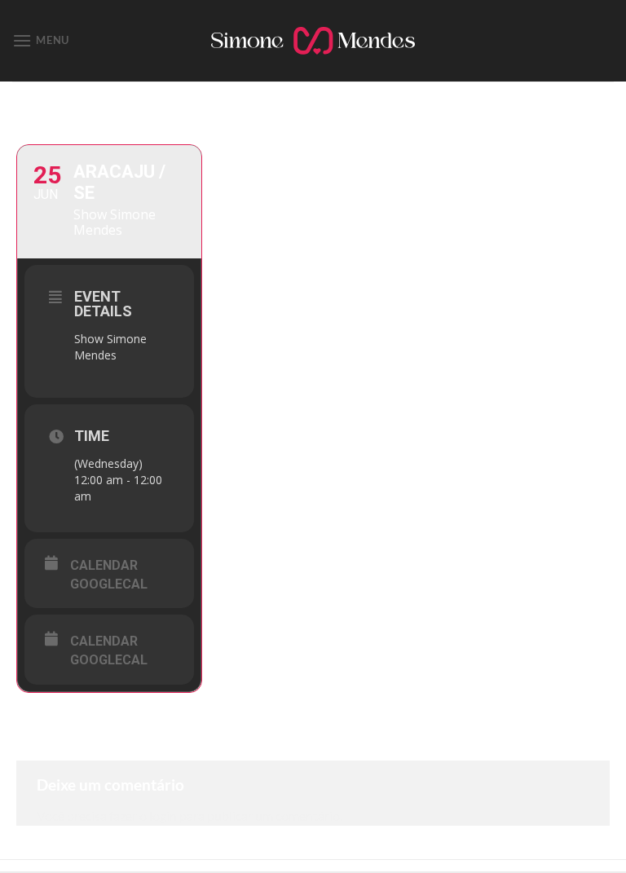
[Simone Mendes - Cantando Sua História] (313, 41)
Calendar (104, 565)
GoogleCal (109, 584)
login (163, 815)
